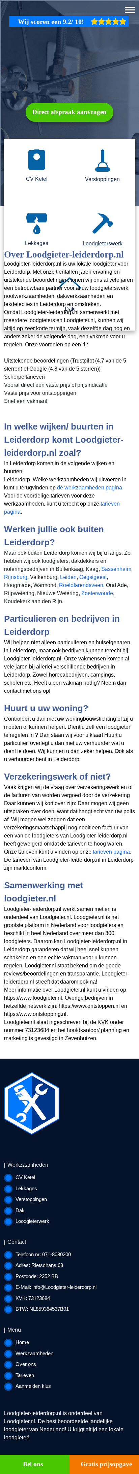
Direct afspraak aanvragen (69, 111)
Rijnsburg (15, 577)
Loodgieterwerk (32, 1221)
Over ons (26, 1364)
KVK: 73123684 (33, 1298)
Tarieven (25, 1375)
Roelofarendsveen (81, 585)
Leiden (68, 577)
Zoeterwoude (97, 593)
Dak (20, 1210)
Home (22, 1342)
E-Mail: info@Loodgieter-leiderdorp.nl (56, 1287)
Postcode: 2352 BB (37, 1276)
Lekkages (26, 1188)
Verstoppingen (31, 1199)
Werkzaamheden (34, 1353)
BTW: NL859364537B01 (42, 1309)
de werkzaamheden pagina (89, 487)
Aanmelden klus (33, 1386)
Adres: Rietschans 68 (39, 1265)
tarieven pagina (111, 852)
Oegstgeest (93, 577)
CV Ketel (25, 1177)
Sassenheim (116, 569)
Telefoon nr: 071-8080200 (43, 1254)
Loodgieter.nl (19, 1421)
